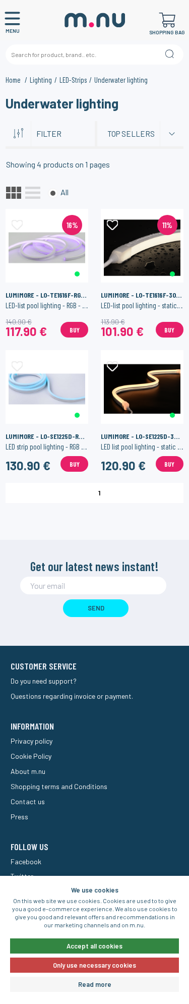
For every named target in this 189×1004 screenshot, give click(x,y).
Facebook (26, 861)
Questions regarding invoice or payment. (72, 696)
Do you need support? (44, 681)
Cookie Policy (31, 756)
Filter (48, 133)
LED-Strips (73, 79)
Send (96, 608)
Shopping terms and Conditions (59, 786)
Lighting (41, 79)
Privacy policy (31, 741)
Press (19, 816)
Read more (94, 984)
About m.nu (28, 771)
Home (14, 79)
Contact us (28, 801)
